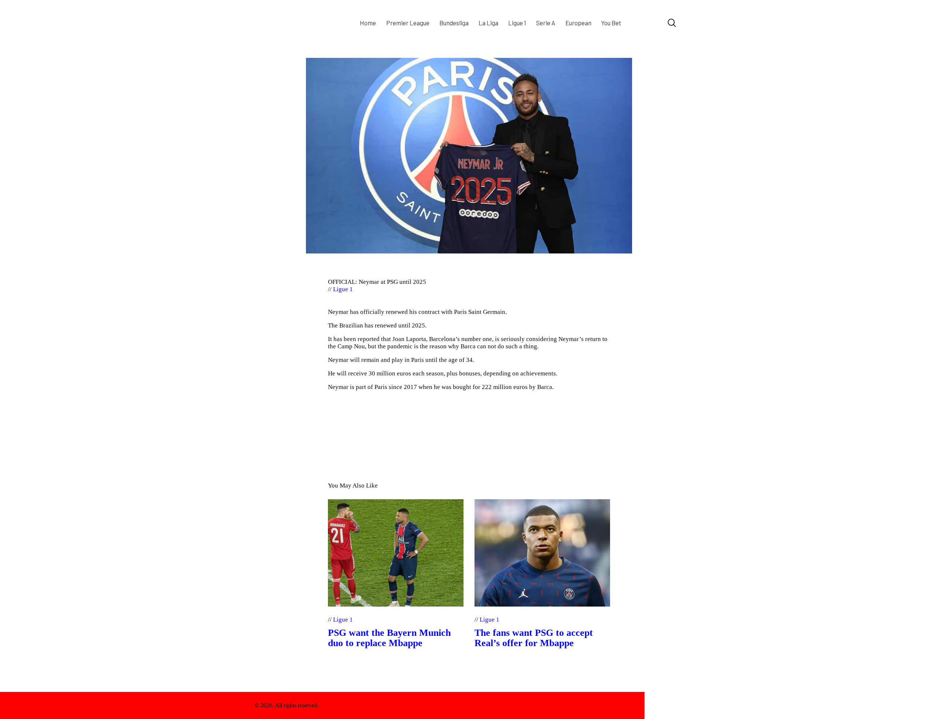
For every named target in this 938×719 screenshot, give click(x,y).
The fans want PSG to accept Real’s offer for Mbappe (533, 638)
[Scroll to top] (664, 705)
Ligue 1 (343, 289)
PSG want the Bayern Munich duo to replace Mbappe (389, 638)
